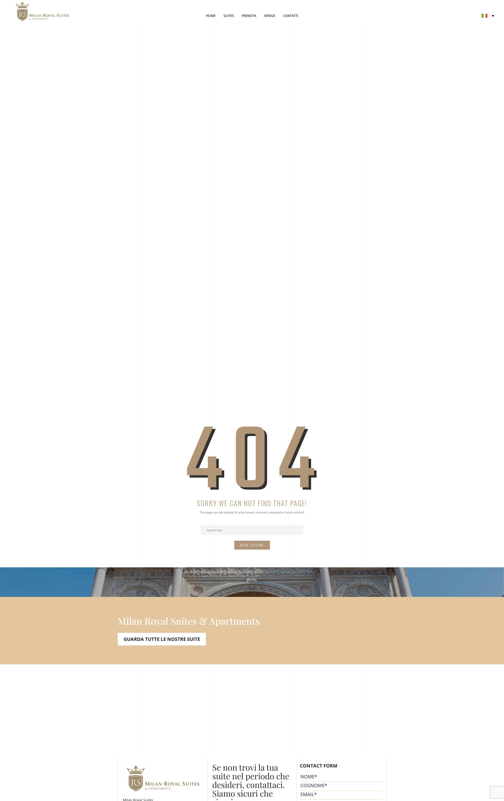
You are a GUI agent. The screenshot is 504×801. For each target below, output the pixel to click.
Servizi (269, 16)
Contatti (290, 16)
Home (211, 16)
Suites (228, 16)
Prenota (249, 16)
